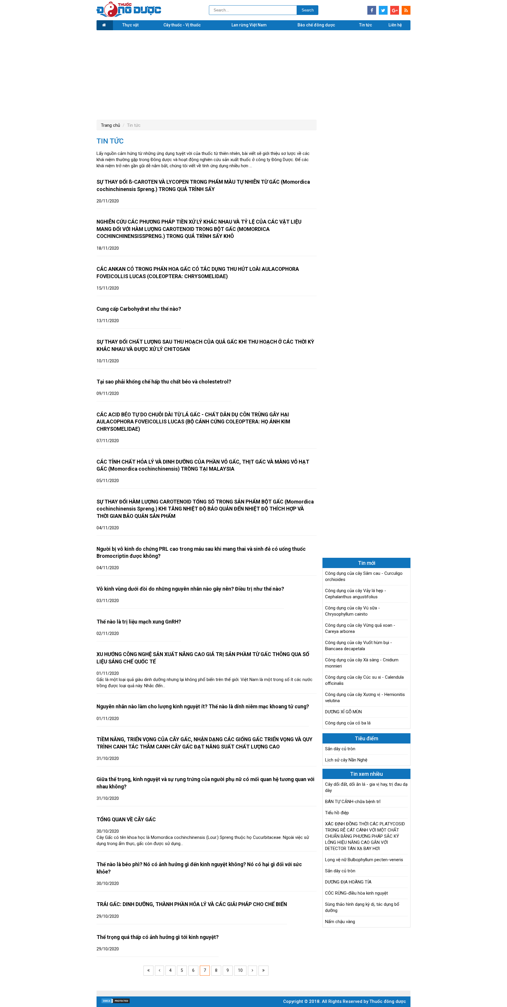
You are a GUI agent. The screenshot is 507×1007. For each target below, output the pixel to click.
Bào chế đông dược (316, 25)
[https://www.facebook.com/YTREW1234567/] (371, 10)
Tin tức (365, 25)
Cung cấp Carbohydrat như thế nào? (139, 309)
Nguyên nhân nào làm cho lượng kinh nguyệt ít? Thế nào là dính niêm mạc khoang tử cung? (203, 706)
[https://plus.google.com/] (394, 10)
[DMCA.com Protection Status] (115, 1002)
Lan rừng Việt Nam (249, 25)
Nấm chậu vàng (340, 921)
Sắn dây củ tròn (340, 748)
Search (308, 10)
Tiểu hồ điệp (337, 812)
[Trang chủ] (105, 25)
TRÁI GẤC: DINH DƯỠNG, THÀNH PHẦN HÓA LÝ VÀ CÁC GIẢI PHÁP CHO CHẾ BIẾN (192, 904)
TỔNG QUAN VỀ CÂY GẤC (126, 819)
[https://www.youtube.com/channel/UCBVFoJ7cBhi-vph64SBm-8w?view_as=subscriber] (406, 10)
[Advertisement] (253, 74)
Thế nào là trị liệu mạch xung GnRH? (139, 622)
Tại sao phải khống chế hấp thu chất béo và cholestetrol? (164, 382)
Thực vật (130, 25)
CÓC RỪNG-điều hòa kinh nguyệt (356, 893)
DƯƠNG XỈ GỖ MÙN (343, 711)
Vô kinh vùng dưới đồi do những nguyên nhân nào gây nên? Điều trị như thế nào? (190, 589)
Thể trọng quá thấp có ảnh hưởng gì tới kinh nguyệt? (158, 937)
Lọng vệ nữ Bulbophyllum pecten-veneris (364, 859)
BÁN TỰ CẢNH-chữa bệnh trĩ (353, 801)
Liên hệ (395, 25)
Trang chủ (110, 125)
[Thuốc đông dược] (129, 15)
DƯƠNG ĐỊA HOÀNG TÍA (348, 882)
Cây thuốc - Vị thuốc (182, 25)
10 (240, 970)
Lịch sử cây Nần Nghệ (346, 760)
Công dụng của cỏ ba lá (348, 723)
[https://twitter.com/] (383, 10)
